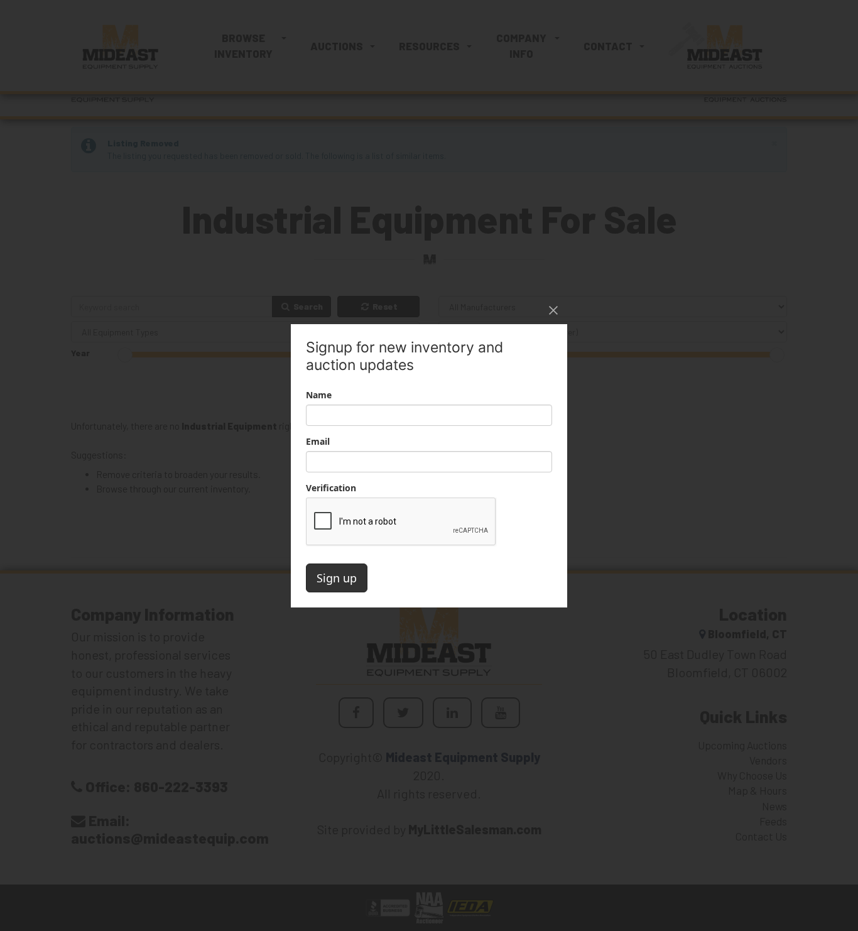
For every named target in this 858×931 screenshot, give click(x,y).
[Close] (553, 310)
